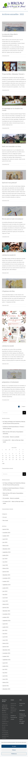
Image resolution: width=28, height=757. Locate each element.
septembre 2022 (6, 620)
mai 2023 (5, 594)
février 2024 (5, 568)
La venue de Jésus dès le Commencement (9, 35)
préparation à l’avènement (10, 382)
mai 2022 (5, 633)
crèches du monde (8, 346)
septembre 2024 (6, 552)
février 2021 (5, 682)
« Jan (3, 463)
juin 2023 (5, 591)
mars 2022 (5, 640)
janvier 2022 (6, 646)
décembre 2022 (6, 610)
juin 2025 (5, 542)
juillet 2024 (5, 555)
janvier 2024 (6, 571)
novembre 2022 (6, 614)
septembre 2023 (6, 584)
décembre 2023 (6, 575)
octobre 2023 (6, 581)
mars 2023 (5, 601)
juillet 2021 (5, 666)
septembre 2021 (6, 659)
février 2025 (5, 545)
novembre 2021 (6, 653)
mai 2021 (5, 672)
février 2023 (5, 604)
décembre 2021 (6, 650)
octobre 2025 (6, 535)
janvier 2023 (6, 607)
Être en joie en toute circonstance (12, 219)
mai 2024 (5, 562)
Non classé (5, 520)
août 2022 (5, 623)
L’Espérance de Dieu (8, 291)
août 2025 (5, 539)
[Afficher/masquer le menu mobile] (25, 9)
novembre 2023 (6, 578)
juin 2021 (5, 669)
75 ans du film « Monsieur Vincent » (13, 74)
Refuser (14, 750)
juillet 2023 (5, 588)
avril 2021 (5, 676)
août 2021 (5, 663)
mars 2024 (5, 565)
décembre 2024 (6, 549)
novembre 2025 (6, 532)
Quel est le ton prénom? (9, 182)
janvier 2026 (6, 529)
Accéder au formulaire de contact (14, 717)
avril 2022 (5, 637)
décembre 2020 (6, 689)
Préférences (14, 753)
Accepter (14, 746)
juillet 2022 (5, 627)
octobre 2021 (6, 656)
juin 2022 (5, 630)
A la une (5, 517)
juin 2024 (5, 558)
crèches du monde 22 (9, 255)
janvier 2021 (6, 685)
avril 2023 (5, 597)
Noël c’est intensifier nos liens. (11, 146)
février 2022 (5, 643)
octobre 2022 (6, 617)
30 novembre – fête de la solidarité (11, 436)
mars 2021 (5, 679)
